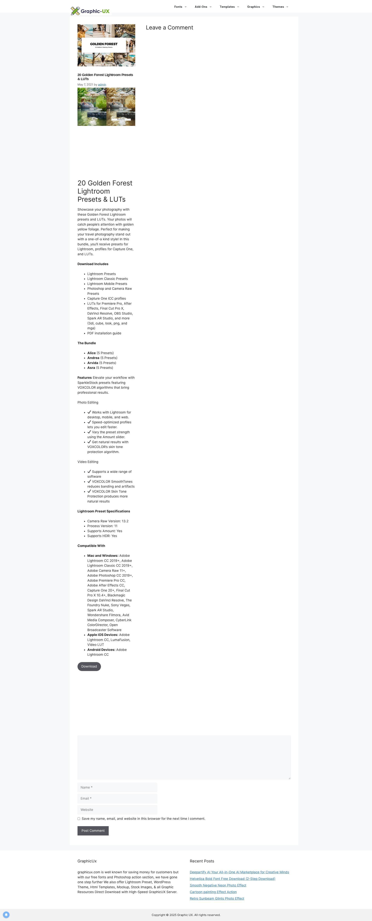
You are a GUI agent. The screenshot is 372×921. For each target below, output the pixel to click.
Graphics (253, 6)
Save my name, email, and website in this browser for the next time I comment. (143, 819)
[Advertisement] (107, 151)
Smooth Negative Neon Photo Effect (218, 885)
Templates (227, 6)
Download (89, 666)
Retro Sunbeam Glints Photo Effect (217, 898)
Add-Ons (201, 6)
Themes (278, 6)
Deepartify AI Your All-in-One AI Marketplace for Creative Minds (239, 872)
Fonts (178, 6)
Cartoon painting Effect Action (213, 892)
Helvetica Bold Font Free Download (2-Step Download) (232, 879)
